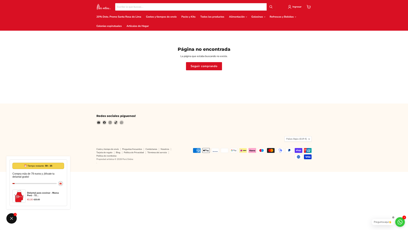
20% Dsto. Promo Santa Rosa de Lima (118, 17)
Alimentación (237, 17)
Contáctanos (151, 149)
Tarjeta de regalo (104, 152)
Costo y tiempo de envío (107, 149)
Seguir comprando (204, 66)
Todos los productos (212, 17)
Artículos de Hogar (138, 26)
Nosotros (165, 149)
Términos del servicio (157, 152)
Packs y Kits (188, 17)
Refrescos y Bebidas (282, 17)
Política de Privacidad (134, 152)
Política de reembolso (106, 155)
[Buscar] (271, 7)
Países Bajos (296, 138)
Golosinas (257, 17)
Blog (118, 152)
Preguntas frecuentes (132, 149)
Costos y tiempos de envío (161, 17)
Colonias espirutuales (109, 26)
